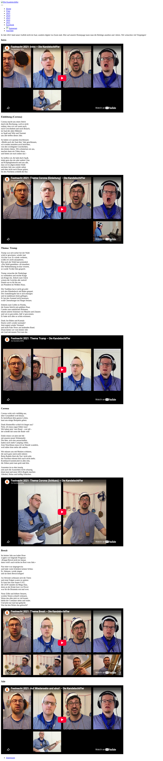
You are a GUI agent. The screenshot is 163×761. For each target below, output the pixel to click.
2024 (8, 16)
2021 (8, 22)
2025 (8, 13)
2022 (8, 20)
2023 (8, 18)
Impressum (10, 758)
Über (8, 11)
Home (8, 9)
